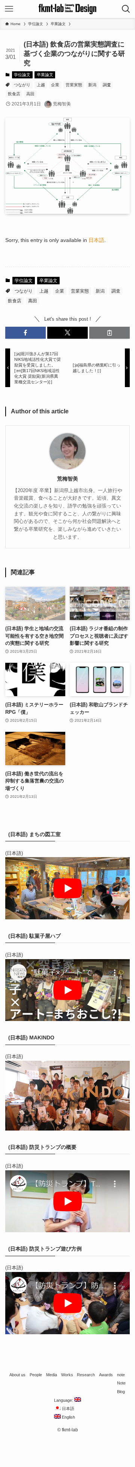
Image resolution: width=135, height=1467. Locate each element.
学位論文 (22, 74)
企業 (55, 85)
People (36, 1374)
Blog (121, 1391)
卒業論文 (45, 74)
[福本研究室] (67, 9)
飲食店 (14, 94)
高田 (30, 94)
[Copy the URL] (109, 333)
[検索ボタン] (126, 9)
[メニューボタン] (9, 9)
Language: (64, 1400)
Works (67, 1374)
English (68, 1417)
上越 (41, 85)
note (121, 1374)
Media (51, 1374)
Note (121, 1383)
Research (86, 1374)
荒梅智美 (67, 479)
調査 (107, 85)
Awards (106, 1374)
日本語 (96, 240)
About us (17, 1374)
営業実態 (74, 85)
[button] (25, 333)
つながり (22, 85)
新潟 (92, 85)
